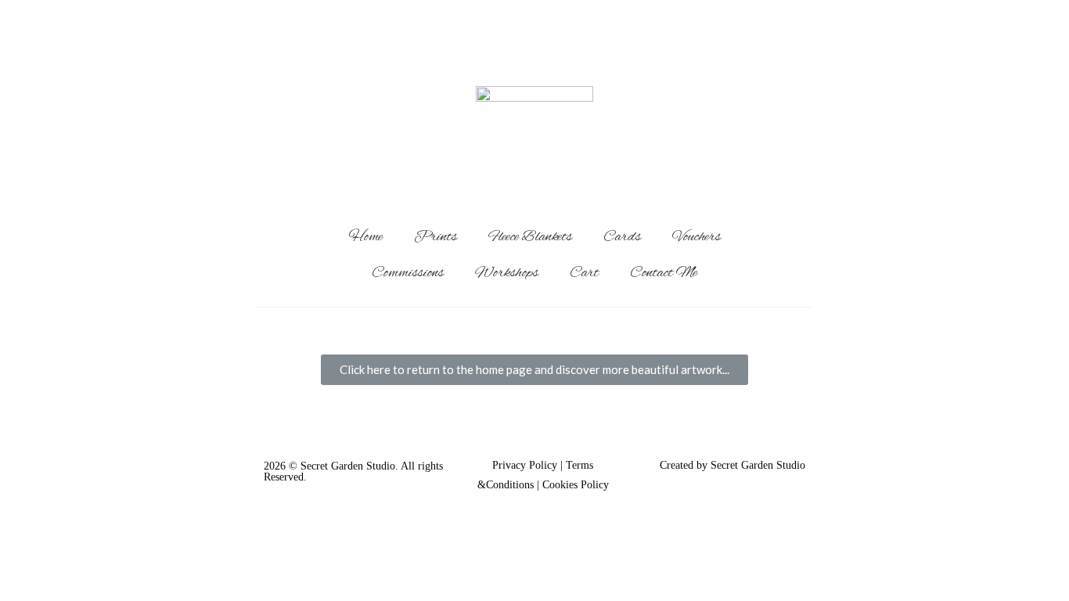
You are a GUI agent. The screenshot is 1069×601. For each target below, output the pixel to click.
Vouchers (696, 237)
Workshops (506, 273)
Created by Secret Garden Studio (732, 465)
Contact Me (663, 273)
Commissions (408, 273)
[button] (534, 369)
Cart (584, 273)
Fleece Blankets (530, 237)
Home (366, 237)
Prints (435, 237)
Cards (622, 237)
